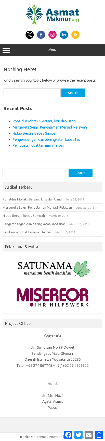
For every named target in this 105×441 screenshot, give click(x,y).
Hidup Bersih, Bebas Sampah (35, 133)
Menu (52, 50)
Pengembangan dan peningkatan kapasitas (46, 139)
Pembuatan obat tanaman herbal (38, 145)
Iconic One (27, 436)
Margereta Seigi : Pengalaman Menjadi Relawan (50, 127)
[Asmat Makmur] (52, 25)
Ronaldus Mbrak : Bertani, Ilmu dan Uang (44, 121)
